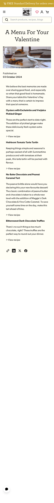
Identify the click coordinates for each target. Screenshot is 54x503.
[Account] (42, 12)
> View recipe (13, 136)
